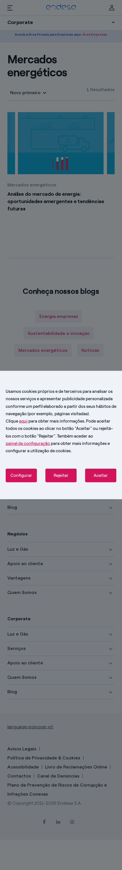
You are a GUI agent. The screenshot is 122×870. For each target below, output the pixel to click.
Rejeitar (61, 475)
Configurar (21, 475)
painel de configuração (28, 443)
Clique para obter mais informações (45, 421)
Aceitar (101, 475)
